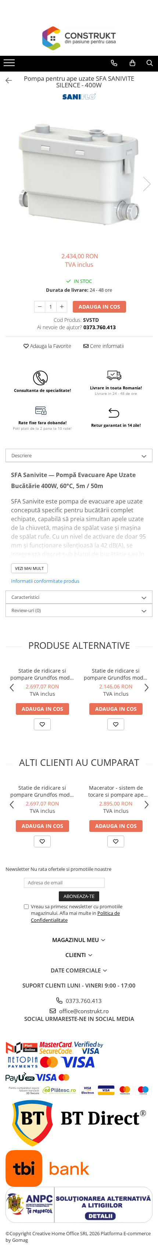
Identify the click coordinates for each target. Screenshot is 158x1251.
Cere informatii (106, 345)
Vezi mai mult (29, 568)
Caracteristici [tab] (25, 597)
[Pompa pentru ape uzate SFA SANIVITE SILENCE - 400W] (79, 177)
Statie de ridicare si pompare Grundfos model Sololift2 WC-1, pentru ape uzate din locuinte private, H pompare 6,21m (115, 674)
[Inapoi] (5, 81)
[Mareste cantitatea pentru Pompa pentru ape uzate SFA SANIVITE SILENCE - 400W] (61, 307)
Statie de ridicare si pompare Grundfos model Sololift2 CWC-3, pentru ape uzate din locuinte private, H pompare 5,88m (42, 674)
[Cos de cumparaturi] (132, 63)
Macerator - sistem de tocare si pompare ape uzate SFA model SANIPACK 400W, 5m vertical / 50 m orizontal (116, 791)
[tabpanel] (79, 177)
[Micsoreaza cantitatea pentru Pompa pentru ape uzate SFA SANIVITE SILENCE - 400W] (39, 307)
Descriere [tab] (21, 455)
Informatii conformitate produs (45, 581)
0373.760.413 (83, 1000)
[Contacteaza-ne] (114, 63)
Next (146, 184)
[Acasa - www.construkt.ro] (79, 38)
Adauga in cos (99, 306)
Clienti (76, 955)
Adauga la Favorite (50, 345)
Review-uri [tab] (26, 610)
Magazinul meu (76, 939)
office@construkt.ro (83, 1011)
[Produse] (10, 64)
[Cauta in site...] (149, 63)
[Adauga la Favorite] (42, 724)
